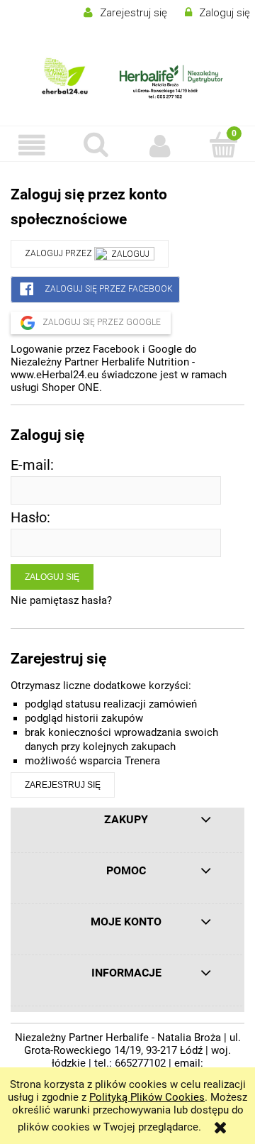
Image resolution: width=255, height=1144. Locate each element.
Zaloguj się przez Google (100, 322)
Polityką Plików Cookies (147, 1097)
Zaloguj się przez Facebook (107, 289)
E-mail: (32, 465)
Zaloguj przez (59, 253)
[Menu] (32, 145)
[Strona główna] (127, 77)
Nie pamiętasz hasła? (61, 600)
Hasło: (30, 518)
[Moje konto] (159, 145)
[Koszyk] (223, 144)
